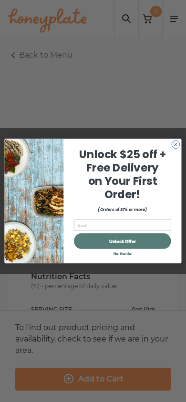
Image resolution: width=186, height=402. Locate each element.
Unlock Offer (122, 241)
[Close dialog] (176, 145)
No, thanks (123, 253)
